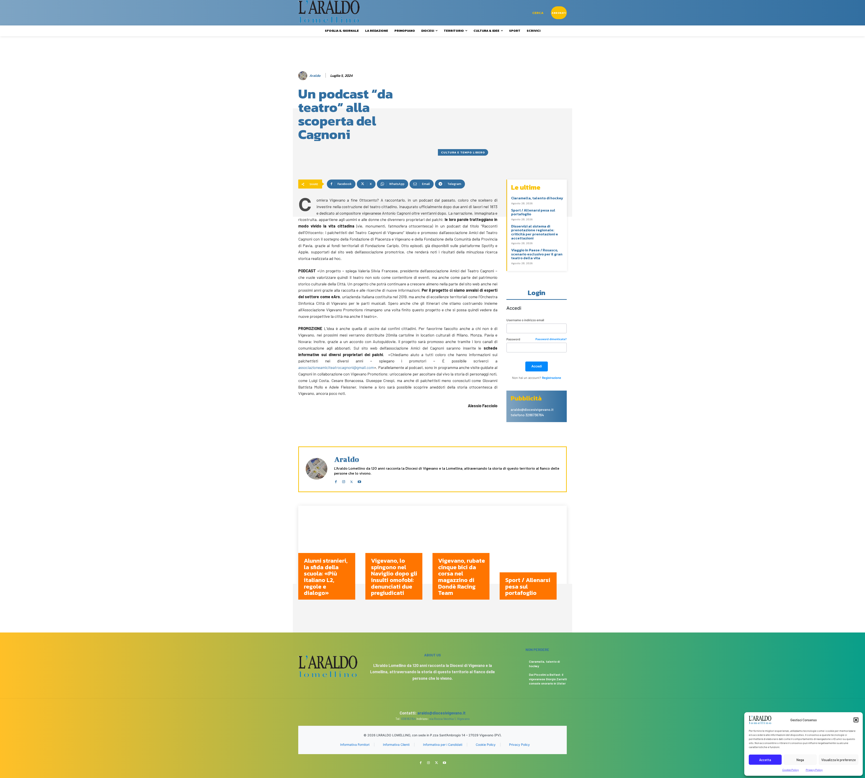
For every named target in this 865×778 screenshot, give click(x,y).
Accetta (765, 760)
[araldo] (303, 75)
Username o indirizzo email (525, 320)
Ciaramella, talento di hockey (537, 198)
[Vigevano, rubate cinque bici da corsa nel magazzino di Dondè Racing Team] (466, 556)
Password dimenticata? (551, 339)
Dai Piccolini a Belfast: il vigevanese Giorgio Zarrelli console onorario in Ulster (548, 679)
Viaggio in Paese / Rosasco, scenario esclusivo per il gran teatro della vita (536, 254)
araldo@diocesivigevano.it (441, 712)
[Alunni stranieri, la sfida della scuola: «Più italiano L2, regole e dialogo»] (331, 556)
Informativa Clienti (396, 744)
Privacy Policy (814, 769)
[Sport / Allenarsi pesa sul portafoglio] (533, 556)
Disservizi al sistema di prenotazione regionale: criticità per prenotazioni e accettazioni (534, 232)
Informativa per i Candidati (442, 744)
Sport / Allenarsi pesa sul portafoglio (533, 212)
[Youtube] (359, 480)
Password (536, 339)
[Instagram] (343, 480)
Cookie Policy (790, 769)
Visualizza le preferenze (838, 760)
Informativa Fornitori (354, 744)
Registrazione (551, 378)
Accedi (536, 366)
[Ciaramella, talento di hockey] (517, 664)
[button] (856, 720)
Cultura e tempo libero (463, 152)
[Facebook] (335, 480)
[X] (351, 480)
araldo (314, 75)
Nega (800, 760)
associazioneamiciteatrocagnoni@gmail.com (336, 367)
